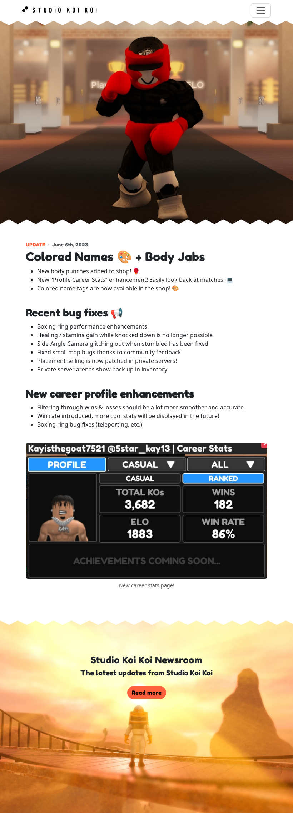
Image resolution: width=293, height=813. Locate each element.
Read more (147, 692)
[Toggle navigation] (261, 10)
